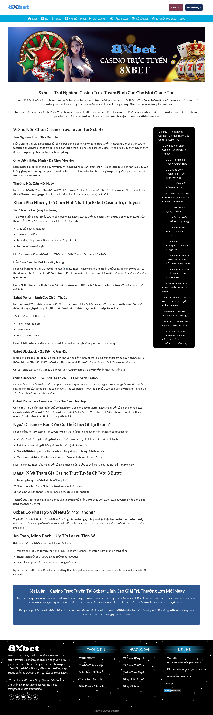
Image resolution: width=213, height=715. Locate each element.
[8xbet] (22, 7)
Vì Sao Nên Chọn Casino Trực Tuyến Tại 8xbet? (174, 149)
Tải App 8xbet (122, 18)
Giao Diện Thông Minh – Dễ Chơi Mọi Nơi (175, 173)
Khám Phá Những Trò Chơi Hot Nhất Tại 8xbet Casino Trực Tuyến (175, 197)
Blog (182, 18)
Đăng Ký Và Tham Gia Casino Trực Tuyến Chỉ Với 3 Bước (174, 301)
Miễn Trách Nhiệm (90, 672)
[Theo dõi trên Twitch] (35, 697)
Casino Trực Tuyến (134, 672)
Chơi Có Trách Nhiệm (91, 665)
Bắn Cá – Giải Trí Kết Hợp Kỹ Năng (177, 219)
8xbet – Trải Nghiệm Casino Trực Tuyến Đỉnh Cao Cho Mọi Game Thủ (173, 135)
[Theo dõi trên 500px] (29, 697)
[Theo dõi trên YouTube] (23, 697)
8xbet (35, 18)
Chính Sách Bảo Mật (91, 679)
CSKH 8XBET (87, 658)
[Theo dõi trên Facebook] (11, 697)
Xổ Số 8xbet (143, 18)
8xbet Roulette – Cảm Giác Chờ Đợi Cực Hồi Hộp (177, 273)
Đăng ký (176, 7)
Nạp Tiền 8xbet (77, 18)
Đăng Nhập (194, 7)
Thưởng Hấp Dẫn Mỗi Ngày (176, 185)
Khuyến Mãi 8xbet (166, 18)
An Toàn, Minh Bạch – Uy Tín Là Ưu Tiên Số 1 (175, 323)
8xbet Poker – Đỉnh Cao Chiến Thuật (176, 231)
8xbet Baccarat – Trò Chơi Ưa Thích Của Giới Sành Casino (178, 259)
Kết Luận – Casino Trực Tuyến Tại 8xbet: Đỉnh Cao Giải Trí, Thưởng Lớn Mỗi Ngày (174, 337)
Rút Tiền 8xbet (53, 18)
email (80, 485)
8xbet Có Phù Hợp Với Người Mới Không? (175, 313)
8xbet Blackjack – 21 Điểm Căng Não (177, 245)
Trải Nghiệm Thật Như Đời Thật (176, 161)
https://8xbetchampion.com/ (184, 662)
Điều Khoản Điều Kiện (92, 686)
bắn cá (65, 268)
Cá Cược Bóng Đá (133, 658)
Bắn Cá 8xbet (100, 18)
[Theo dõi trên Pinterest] (17, 697)
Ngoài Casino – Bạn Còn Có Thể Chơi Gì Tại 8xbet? (175, 287)
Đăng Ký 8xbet (131, 686)
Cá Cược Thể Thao (134, 665)
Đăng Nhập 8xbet (133, 679)
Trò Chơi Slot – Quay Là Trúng (177, 209)
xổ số (31, 439)
